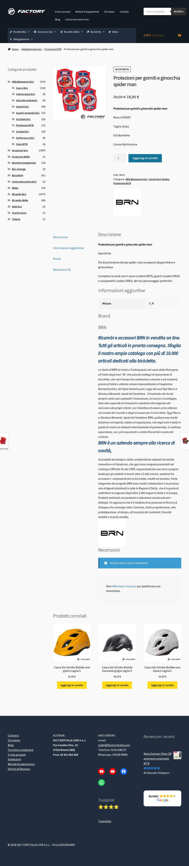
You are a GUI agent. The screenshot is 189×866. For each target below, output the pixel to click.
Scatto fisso (19, 212)
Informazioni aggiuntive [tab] (68, 248)
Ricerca (178, 11)
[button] (162, 798)
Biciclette (96, 31)
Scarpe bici (22, 131)
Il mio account (62, 11)
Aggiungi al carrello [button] (72, 685)
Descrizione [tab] (60, 237)
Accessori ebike (21, 156)
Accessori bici (45, 31)
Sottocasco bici (25, 137)
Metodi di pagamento (87, 11)
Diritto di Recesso (19, 769)
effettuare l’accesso (124, 586)
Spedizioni (14, 759)
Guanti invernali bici (27, 113)
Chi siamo (109, 11)
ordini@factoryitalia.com (114, 745)
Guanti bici (22, 106)
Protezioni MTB (53, 49)
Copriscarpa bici (25, 94)
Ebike (115, 31)
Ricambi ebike (72, 31)
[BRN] (127, 202)
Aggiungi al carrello (145, 158)
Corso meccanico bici (77, 19)
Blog (57, 19)
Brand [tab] (57, 258)
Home (15, 49)
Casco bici (22, 88)
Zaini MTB (22, 144)
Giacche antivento (26, 100)
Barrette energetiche (24, 162)
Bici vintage (19, 169)
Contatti (124, 11)
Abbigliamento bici (31, 49)
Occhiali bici (23, 119)
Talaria (16, 219)
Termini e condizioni (20, 750)
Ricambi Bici (19, 31)
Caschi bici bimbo (159, 179)
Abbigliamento (21, 39)
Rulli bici (17, 206)
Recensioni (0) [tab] (62, 269)
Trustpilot (104, 821)
